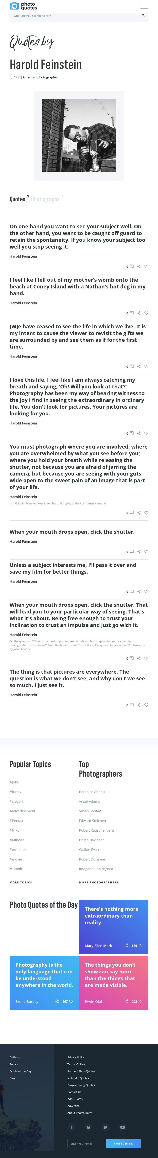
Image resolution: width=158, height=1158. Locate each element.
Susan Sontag (90, 811)
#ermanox (18, 849)
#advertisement (22, 811)
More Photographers (98, 882)
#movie (16, 859)
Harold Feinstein (23, 256)
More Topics (21, 882)
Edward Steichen (92, 820)
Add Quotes (75, 1099)
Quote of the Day (20, 1071)
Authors (15, 1057)
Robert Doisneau (92, 859)
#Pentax (16, 820)
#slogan (16, 801)
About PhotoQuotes (79, 1113)
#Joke (14, 782)
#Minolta (17, 840)
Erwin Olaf (93, 1001)
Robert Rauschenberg (96, 830)
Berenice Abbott (92, 791)
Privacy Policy (76, 1057)
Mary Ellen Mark (98, 945)
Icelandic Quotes (78, 1078)
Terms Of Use (76, 1064)
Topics (14, 1064)
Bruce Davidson (92, 840)
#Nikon (16, 830)
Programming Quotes (81, 1085)
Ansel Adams (89, 801)
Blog (12, 1078)
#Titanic (16, 868)
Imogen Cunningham (96, 868)
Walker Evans (90, 849)
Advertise (73, 1106)
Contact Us (74, 1092)
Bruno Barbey (26, 1001)
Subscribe (123, 1143)
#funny (15, 791)
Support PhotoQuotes (81, 1071)
